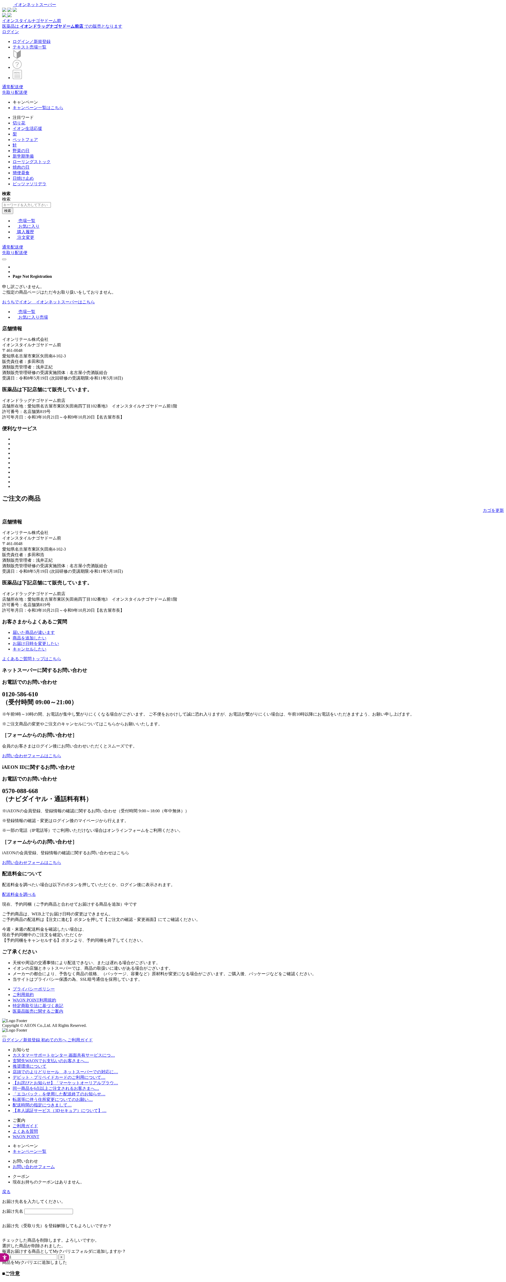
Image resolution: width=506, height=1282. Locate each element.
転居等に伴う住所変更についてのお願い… (53, 1099)
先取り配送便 (14, 92)
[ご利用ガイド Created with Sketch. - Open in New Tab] (17, 67)
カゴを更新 (493, 510)
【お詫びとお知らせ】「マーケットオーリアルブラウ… (65, 1083)
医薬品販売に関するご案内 (38, 1011)
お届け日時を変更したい (36, 643)
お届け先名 (12, 1211)
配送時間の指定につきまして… (42, 1105)
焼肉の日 (21, 167)
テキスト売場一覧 (29, 47)
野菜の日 (21, 150)
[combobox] (26, 205)
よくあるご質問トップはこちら (31, 659)
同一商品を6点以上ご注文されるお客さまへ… (56, 1088)
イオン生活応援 (27, 128)
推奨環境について (29, 1066)
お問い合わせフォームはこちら (31, 756)
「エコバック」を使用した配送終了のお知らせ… (59, 1094)
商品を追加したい (29, 638)
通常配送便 (12, 87)
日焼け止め (23, 178)
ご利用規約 (23, 994)
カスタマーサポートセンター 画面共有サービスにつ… (64, 1055)
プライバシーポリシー (34, 989)
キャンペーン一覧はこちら (38, 107)
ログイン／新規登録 (32, 41)
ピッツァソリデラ (29, 184)
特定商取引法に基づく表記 (38, 1005)
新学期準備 (23, 156)
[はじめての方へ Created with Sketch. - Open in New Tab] (17, 57)
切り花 (19, 123)
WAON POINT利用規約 (34, 1000)
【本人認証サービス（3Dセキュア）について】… (59, 1110)
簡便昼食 (21, 173)
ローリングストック (32, 161)
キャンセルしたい (29, 649)
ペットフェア (25, 139)
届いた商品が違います (34, 632)
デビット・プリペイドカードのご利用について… (59, 1077)
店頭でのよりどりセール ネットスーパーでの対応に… (65, 1072)
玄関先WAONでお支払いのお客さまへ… (51, 1060)
